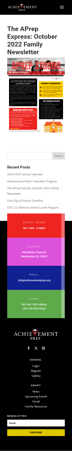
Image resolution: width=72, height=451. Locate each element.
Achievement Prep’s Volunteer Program (32, 181)
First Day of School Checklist (25, 200)
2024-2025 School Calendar (25, 174)
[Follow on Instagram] (43, 348)
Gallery (36, 376)
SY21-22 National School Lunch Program (33, 207)
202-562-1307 (29, 304)
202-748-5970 (31, 308)
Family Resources (36, 406)
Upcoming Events (36, 396)
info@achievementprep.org (34, 280)
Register (36, 371)
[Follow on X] (36, 348)
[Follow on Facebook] (29, 348)
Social (36, 401)
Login (36, 366)
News (36, 391)
